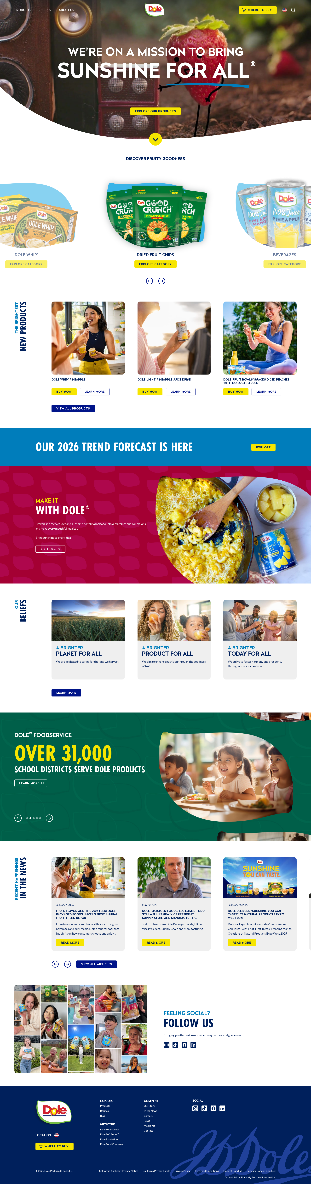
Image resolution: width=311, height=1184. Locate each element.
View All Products (73, 408)
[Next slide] (161, 281)
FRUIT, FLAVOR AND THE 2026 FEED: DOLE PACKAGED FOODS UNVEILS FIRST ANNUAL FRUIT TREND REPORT (87, 914)
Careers (148, 1115)
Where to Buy (260, 10)
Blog (102, 1115)
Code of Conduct (232, 1170)
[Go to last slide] (55, 964)
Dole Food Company (111, 1144)
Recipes (45, 10)
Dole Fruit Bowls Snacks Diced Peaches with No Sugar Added (256, 381)
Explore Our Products (155, 111)
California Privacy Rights (156, 1170)
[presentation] (155, 211)
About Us (66, 10)
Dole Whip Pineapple (68, 379)
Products (22, 10)
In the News (150, 1110)
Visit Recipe (50, 549)
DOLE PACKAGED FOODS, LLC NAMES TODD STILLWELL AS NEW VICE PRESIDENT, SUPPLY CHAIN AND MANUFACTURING (173, 914)
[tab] (27, 818)
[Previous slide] (149, 281)
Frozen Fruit (285, 255)
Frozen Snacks (155, 255)
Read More (70, 942)
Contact (148, 1130)
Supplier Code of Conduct (261, 1170)
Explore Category (26, 264)
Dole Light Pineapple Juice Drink (164, 379)
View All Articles (96, 964)
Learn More (95, 391)
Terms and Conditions (207, 1170)
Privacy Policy (182, 1170)
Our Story (149, 1105)
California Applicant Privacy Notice (118, 1170)
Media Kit (149, 1125)
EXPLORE (263, 447)
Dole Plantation (109, 1139)
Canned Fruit (26, 255)
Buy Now (64, 391)
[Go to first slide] (49, 818)
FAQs (147, 1120)
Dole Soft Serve (109, 1134)
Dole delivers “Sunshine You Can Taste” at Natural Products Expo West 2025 (256, 914)
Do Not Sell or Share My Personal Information (250, 1177)
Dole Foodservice (109, 1129)
